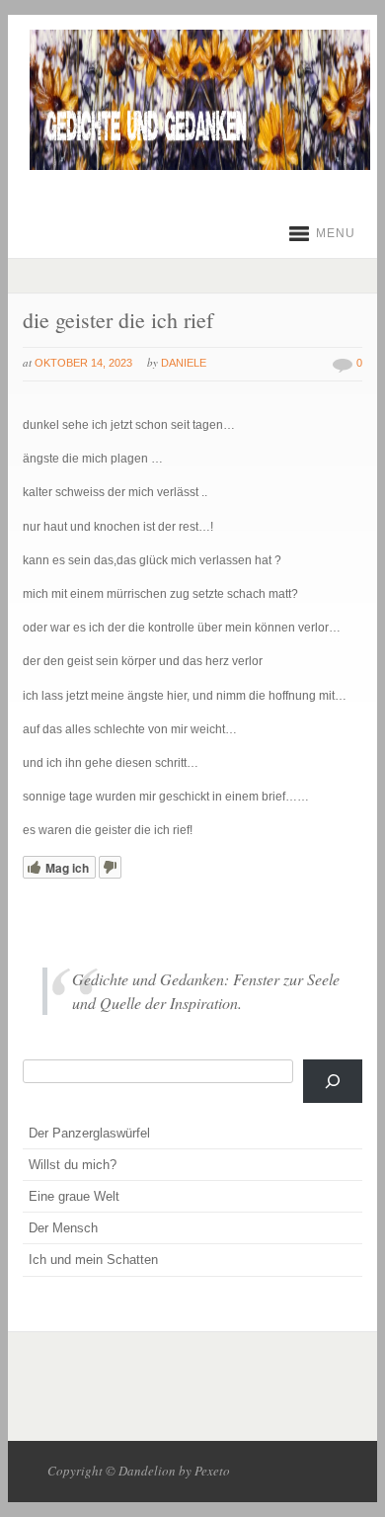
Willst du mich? (72, 1164)
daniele (183, 363)
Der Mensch (63, 1228)
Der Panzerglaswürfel (89, 1133)
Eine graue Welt (74, 1196)
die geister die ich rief (118, 319)
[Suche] (332, 1081)
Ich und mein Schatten (93, 1259)
